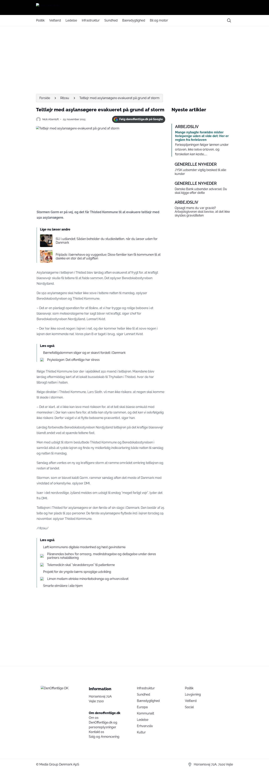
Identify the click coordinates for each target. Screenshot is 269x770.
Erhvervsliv (145, 726)
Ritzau (64, 98)
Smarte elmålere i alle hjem (63, 586)
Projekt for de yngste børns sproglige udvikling (77, 572)
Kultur (141, 732)
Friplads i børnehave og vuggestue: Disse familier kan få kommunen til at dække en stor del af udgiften (108, 256)
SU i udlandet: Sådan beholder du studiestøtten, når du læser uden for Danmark (107, 240)
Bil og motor (159, 20)
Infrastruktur (91, 20)
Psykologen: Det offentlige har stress (73, 360)
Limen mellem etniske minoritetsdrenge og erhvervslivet (87, 579)
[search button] (229, 20)
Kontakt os (96, 732)
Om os (93, 718)
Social (189, 707)
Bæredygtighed (133, 20)
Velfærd (55, 20)
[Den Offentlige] (134, 7)
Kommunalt (145, 713)
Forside (44, 98)
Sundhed (111, 20)
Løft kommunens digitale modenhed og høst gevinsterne (84, 547)
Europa (142, 707)
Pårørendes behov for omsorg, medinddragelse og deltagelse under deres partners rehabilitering (101, 556)
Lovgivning (193, 694)
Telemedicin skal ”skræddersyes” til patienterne (81, 565)
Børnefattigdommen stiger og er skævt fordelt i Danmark (84, 353)
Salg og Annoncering (104, 736)
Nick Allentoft (50, 119)
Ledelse (71, 20)
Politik (40, 20)
